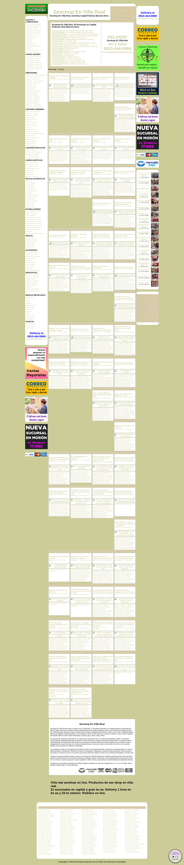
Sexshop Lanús (57, 53)
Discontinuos (30, 326)
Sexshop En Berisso (44, 836)
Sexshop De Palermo (87, 848)
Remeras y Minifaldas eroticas (35, 133)
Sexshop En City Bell (87, 828)
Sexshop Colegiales (59, 60)
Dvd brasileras (30, 185)
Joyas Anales (30, 244)
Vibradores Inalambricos (33, 91)
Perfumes (29, 48)
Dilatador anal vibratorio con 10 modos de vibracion (81, 363)
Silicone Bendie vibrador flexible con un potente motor (123, 328)
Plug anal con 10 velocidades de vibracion (102, 329)
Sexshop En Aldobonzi (88, 842)
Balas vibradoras (31, 213)
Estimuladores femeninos (34, 223)
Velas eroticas (30, 266)
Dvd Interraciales (31, 197)
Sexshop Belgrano (58, 31)
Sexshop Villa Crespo (59, 45)
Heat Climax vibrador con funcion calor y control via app (124, 658)
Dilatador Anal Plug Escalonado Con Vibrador (124, 108)
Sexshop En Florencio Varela (68, 820)
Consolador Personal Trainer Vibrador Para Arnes (81, 171)
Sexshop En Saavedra (88, 832)
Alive (27, 299)
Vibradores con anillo (32, 275)
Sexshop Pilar (57, 64)
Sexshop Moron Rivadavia (61, 52)
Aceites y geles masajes (33, 24)
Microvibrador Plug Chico (80, 77)
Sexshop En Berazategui (89, 836)
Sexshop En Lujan (65, 818)
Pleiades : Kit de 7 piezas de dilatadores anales (59, 329)
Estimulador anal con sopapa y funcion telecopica (125, 591)
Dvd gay (28, 193)
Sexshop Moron (57, 50)
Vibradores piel (30, 89)
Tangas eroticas (31, 139)
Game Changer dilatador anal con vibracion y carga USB (102, 394)
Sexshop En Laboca (87, 810)
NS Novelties (30, 307)
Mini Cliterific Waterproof (101, 203)
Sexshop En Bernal (130, 834)
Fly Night (29, 40)
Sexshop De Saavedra (45, 848)
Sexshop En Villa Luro (45, 840)
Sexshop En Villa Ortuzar (67, 842)
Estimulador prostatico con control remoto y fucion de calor (80, 492)
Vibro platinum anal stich (57, 235)
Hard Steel (29, 317)
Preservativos (30, 264)
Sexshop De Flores (130, 850)
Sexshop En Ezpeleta (109, 820)
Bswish (28, 303)
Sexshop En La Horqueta (46, 814)
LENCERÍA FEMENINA (144, 301)
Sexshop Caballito (58, 39)
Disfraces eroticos (31, 125)
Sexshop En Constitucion (89, 824)
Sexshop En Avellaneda (88, 840)
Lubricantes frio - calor (33, 34)
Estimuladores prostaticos (34, 227)
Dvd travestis (30, 207)
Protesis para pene (32, 289)
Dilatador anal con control (124, 267)
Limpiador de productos (33, 26)
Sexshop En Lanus (109, 810)
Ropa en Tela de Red (32, 137)
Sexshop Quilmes (58, 48)
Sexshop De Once (108, 848)
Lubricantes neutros (32, 36)
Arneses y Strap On (32, 281)
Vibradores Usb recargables (34, 107)
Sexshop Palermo (58, 32)
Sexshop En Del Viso (44, 824)
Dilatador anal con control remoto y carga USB (80, 557)
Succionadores (30, 215)
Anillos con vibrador (32, 79)
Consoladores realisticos (33, 64)
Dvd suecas (30, 205)
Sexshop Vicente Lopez (60, 62)
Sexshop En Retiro (130, 830)
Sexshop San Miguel (87, 850)
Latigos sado (30, 170)
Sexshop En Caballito (66, 832)
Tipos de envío (123, 13)
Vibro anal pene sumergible (124, 171)
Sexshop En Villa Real (79, 12)
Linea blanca (30, 172)
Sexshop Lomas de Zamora (61, 46)
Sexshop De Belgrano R (132, 852)
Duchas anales (30, 238)
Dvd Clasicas (30, 203)
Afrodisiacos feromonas (33, 256)
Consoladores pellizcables (34, 62)
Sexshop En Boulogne (66, 834)
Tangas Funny (30, 143)
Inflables (28, 287)
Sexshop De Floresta (109, 850)
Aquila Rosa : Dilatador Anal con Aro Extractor (125, 235)
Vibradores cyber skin (33, 83)
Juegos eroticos (31, 262)
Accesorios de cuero (32, 162)
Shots (28, 313)
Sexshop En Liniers (130, 812)
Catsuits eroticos (31, 119)
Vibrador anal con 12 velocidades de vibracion (123, 297)
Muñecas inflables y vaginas (34, 233)
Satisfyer (29, 311)
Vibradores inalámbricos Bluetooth (36, 75)
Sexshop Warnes (58, 59)
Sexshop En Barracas (109, 838)
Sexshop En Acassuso (67, 844)
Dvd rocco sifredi (31, 201)
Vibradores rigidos (31, 93)
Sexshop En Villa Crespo (67, 836)
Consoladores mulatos (33, 60)
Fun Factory (30, 319)
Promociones (30, 328)
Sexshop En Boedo (87, 834)
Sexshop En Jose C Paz (67, 814)
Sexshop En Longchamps (89, 814)
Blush (28, 301)
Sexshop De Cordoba (66, 852)
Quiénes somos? (123, 17)
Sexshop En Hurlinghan (132, 814)
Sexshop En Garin (87, 818)
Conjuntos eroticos (32, 121)
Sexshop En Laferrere (66, 810)
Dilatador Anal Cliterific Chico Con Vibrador (57, 171)
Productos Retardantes (33, 291)
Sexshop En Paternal (44, 828)
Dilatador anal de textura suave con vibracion (123, 203)
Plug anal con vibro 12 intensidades (100, 267)
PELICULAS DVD (142, 307)
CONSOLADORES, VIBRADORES (143, 298)
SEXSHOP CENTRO (143, 309)
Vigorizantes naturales (33, 270)
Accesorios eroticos (32, 252)
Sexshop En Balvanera (132, 838)
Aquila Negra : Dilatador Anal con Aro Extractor (101, 235)
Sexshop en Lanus (44, 810)
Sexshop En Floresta (109, 818)
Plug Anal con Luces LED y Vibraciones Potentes (58, 492)
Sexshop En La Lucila (109, 812)
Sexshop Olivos (57, 55)
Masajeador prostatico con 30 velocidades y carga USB (103, 591)
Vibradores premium (32, 95)
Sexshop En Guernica (88, 816)
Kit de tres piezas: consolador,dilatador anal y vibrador (58, 624)
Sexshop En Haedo (66, 816)
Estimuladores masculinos (34, 225)
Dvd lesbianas (30, 199)
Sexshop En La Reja (44, 812)
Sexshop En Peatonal (109, 828)
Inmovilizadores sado (32, 168)
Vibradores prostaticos (33, 97)
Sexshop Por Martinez (66, 848)
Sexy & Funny (30, 315)
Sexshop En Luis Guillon (110, 816)
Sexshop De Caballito (88, 852)
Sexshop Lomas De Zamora (46, 846)
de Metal (28, 231)
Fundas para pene (31, 285)
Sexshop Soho (42, 852)
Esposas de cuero (31, 166)
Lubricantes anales (32, 28)
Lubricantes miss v (32, 44)
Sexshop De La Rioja (66, 850)
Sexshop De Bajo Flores (88, 854)
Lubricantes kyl (31, 38)
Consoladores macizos (33, 58)
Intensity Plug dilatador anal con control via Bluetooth (124, 557)
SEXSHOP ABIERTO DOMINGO (147, 315)
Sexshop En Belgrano (66, 838)
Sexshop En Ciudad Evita (67, 828)
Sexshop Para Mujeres (144, 264)
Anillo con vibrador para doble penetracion (123, 395)
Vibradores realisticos (32, 99)
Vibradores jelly (31, 87)
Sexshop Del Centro (66, 846)
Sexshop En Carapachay (110, 830)
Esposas (29, 260)
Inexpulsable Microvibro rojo (103, 77)
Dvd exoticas (30, 187)
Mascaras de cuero (32, 176)
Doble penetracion (31, 283)
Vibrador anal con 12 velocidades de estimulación (81, 267)
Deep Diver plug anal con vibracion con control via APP (58, 658)
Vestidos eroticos (31, 145)
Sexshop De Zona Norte (88, 846)
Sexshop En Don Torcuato (133, 822)
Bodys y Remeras (31, 150)
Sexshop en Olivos (65, 824)
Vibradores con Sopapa (33, 105)
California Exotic (31, 305)
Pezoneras (29, 268)
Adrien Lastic (30, 297)
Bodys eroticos (30, 117)
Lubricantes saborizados (33, 46)
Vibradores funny (31, 85)
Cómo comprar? (123, 8)
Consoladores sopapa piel (34, 68)
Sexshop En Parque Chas (89, 826)
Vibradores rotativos (32, 103)
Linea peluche (30, 174)
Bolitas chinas (30, 279)
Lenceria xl (29, 127)
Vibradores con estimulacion (34, 81)
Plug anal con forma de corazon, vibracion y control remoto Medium (103, 492)
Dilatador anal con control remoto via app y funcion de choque (59, 691)
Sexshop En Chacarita (131, 828)
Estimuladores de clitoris (33, 217)
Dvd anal (29, 181)
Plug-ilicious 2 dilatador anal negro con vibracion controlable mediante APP (103, 658)
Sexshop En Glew (130, 816)
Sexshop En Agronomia (110, 842)
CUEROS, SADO (142, 305)
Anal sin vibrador (31, 242)
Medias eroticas (31, 129)
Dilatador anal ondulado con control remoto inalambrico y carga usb (124, 624)
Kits (27, 293)
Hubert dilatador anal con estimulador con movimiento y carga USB (125, 524)
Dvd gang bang (31, 191)
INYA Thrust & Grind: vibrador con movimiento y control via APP (80, 691)
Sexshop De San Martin (132, 846)
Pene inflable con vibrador (124, 363)
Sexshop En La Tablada (132, 810)
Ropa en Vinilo (30, 135)
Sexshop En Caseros (88, 830)
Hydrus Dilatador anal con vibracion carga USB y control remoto (102, 458)
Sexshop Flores (57, 43)
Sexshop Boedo (57, 41)
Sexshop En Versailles (45, 834)
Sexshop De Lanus (44, 850)
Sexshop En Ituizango (109, 814)
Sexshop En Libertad (66, 812)
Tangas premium (31, 141)
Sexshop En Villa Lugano (89, 838)
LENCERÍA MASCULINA (144, 303)
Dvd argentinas (31, 183)
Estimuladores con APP (33, 211)
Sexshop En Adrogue (44, 844)
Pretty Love (29, 309)
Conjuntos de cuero (32, 164)
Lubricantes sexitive (32, 50)
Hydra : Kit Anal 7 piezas (79, 329)
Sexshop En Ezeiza (131, 820)
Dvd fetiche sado (31, 189)
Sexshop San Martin (59, 57)
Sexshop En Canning (44, 832)
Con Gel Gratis (30, 324)
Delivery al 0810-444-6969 (36, 335)
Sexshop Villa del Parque (60, 38)
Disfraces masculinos (32, 154)
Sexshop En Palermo (131, 824)
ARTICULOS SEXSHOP (144, 295)
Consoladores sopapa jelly (34, 66)
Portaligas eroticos (32, 131)
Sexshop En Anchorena (132, 840)
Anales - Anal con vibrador (61, 71)
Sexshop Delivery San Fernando (134, 844)
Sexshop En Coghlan (44, 826)
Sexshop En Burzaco (109, 832)
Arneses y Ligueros (32, 113)
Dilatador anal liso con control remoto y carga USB (103, 557)
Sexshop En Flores (44, 820)
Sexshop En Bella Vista (45, 838)
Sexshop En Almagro (44, 842)
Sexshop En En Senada (88, 822)
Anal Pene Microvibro (122, 77)
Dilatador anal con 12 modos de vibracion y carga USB (125, 458)
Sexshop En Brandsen (131, 832)
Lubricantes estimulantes (33, 32)
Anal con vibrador (31, 240)
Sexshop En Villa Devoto (132, 836)
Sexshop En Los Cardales (46, 816)
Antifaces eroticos (31, 254)
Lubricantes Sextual (32, 52)
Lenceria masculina (32, 156)
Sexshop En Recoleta (66, 830)
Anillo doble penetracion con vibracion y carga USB (59, 363)
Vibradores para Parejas (33, 77)
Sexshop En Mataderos (132, 818)
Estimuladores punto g (33, 229)
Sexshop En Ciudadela (131, 826)
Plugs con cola (30, 248)
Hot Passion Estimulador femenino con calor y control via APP (81, 591)
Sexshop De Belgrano (45, 854)
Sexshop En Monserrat (88, 820)
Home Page (52, 69)
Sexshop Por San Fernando (133, 848)
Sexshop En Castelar (44, 830)
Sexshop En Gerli (43, 818)
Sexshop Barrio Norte (59, 34)
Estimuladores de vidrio (33, 219)
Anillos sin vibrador (32, 277)
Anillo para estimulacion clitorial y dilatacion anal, (123, 492)
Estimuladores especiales (34, 221)
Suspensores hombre (32, 158)
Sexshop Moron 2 (143, 276)
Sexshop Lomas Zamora (110, 846)
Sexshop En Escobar (66, 822)
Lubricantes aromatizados (34, 30)
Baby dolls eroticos (32, 115)
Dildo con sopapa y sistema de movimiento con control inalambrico (102, 623)
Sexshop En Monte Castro (111, 822)
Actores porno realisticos (33, 56)
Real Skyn (29, 42)
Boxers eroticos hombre (33, 152)
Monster (28, 70)
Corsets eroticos (31, 123)
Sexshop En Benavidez (110, 836)
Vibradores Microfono (32, 101)
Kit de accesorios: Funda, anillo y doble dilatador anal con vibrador (80, 658)
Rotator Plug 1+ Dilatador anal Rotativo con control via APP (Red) (81, 624)
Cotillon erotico (30, 258)
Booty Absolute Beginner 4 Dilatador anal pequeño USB (59, 458)
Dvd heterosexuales (32, 195)
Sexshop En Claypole (109, 826)
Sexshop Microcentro (59, 36)
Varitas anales (30, 246)
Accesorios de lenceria (33, 111)
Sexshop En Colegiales (110, 824)
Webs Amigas (92, 807)
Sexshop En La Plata (87, 812)
